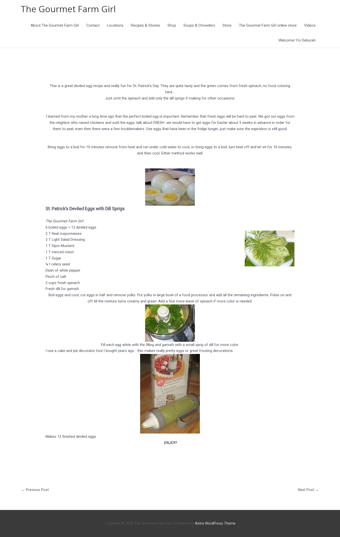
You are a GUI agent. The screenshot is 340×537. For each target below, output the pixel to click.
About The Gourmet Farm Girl (55, 25)
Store (227, 25)
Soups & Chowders (199, 25)
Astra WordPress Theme (215, 523)
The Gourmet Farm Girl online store (268, 25)
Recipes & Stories (145, 25)
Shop (172, 25)
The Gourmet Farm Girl (68, 9)
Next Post (308, 490)
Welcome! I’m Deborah (297, 40)
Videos (310, 25)
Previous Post (35, 490)
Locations (115, 25)
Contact (93, 25)
